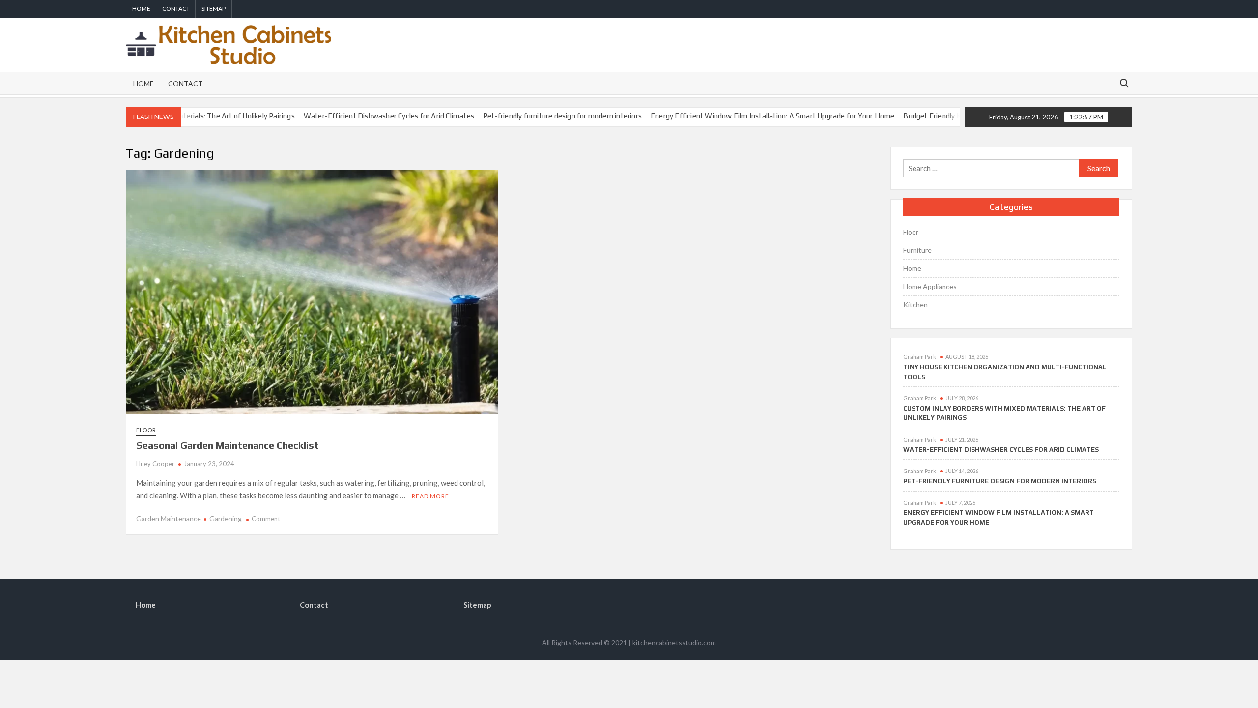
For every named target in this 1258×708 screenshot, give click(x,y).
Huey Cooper (155, 464)
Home (141, 8)
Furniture (917, 250)
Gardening (225, 518)
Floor (146, 430)
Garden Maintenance (168, 518)
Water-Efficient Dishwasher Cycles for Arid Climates (362, 116)
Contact (176, 8)
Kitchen (915, 304)
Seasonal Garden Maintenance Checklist (227, 445)
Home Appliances (930, 286)
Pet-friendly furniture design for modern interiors (536, 116)
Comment (266, 519)
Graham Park (919, 357)
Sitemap (213, 8)
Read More (430, 496)
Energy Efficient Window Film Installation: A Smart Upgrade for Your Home (746, 116)
